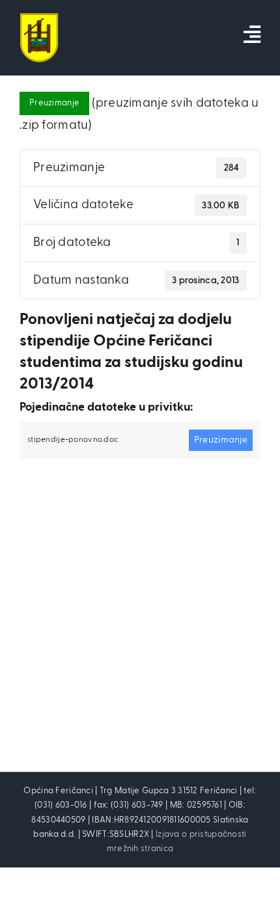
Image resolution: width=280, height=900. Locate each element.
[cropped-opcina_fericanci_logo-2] (39, 19)
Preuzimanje (54, 103)
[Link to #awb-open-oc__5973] (252, 34)
